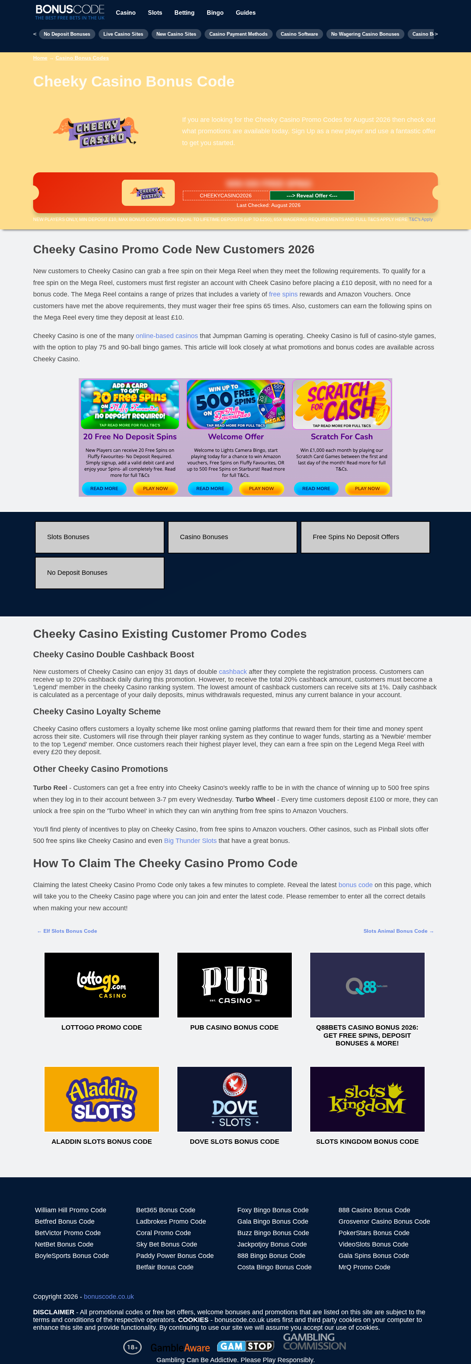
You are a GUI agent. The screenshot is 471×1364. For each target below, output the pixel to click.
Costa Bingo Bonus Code (274, 1267)
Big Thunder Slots (190, 840)
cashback (233, 671)
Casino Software (299, 34)
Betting (184, 13)
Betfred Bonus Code (65, 1221)
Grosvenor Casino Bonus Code (384, 1221)
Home (40, 58)
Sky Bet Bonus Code (166, 1244)
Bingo (215, 13)
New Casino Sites (176, 34)
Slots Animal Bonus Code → (399, 931)
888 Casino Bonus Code (374, 1210)
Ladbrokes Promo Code (171, 1221)
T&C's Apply (421, 219)
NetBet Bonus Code (64, 1244)
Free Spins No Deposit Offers (356, 537)
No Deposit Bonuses (67, 34)
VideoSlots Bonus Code (373, 1244)
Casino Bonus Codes (82, 58)
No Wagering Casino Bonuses (365, 34)
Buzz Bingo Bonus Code (273, 1233)
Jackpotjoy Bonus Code (272, 1244)
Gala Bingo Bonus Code (272, 1221)
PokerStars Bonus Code (374, 1233)
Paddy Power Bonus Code (175, 1255)
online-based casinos (167, 336)
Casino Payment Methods (238, 34)
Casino (126, 13)
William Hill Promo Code (70, 1210)
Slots (155, 13)
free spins (283, 294)
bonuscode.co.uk (109, 1296)
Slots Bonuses (68, 537)
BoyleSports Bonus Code (72, 1255)
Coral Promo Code (163, 1233)
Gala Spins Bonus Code (374, 1255)
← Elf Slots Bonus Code (67, 931)
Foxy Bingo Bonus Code (273, 1210)
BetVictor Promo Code (68, 1233)
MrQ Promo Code (364, 1267)
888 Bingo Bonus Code (271, 1255)
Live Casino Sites (123, 34)
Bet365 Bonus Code (165, 1210)
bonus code (356, 885)
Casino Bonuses (204, 537)
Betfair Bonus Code (165, 1267)
